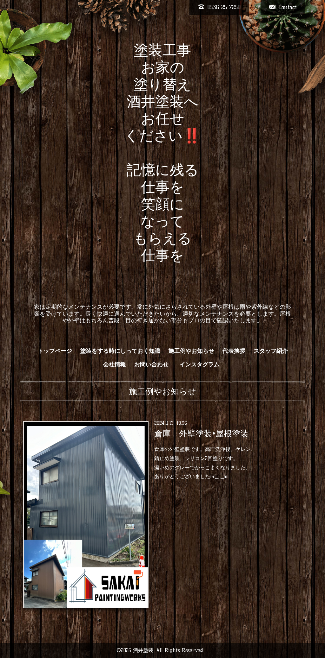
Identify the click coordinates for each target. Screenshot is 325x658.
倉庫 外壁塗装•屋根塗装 (201, 433)
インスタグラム (202, 364)
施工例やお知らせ (191, 350)
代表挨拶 (233, 350)
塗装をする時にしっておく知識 (120, 350)
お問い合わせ (151, 364)
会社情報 (114, 364)
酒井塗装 (143, 650)
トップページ (55, 350)
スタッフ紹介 (271, 350)
